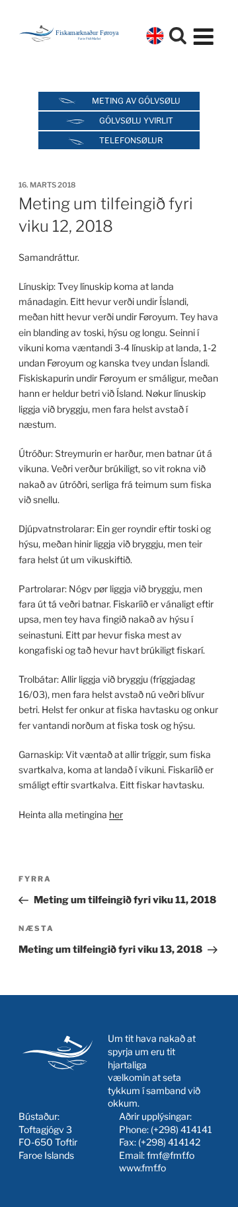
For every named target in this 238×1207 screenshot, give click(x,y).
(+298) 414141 (181, 1129)
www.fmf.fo (142, 1167)
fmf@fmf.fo (170, 1155)
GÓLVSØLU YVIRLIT (136, 120)
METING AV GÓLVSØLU (136, 101)
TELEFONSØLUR (131, 140)
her (116, 814)
